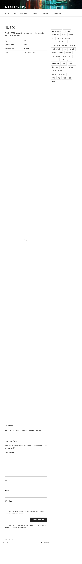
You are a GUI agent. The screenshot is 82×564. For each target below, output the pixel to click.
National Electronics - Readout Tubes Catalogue (23, 430)
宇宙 (53, 78)
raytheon (69, 52)
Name (8, 480)
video (60, 70)
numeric (71, 49)
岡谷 (59, 78)
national (72, 45)
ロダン (70, 74)
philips (61, 52)
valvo (54, 70)
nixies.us (15, 7)
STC (62, 60)
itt (59, 42)
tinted (70, 63)
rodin (64, 56)
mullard (64, 45)
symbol (68, 60)
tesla (64, 63)
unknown (72, 67)
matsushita (56, 45)
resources (57, 13)
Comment (9, 453)
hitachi (67, 38)
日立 (64, 78)
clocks (35, 13)
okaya (54, 52)
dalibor (64, 34)
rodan (58, 56)
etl (53, 38)
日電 (69, 78)
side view (55, 60)
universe (63, 67)
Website (8, 501)
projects (45, 13)
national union (56, 49)
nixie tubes (24, 13)
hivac (54, 42)
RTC (70, 56)
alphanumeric (56, 31)
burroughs (55, 34)
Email (7, 491)
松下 (53, 81)
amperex (67, 31)
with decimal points (58, 74)
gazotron (60, 38)
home (7, 13)
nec (65, 49)
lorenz (64, 42)
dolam (71, 34)
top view (55, 67)
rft (53, 56)
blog (14, 13)
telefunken (56, 63)
